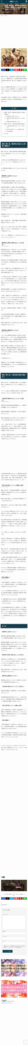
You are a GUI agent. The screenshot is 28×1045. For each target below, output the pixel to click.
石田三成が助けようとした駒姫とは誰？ (16, 129)
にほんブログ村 (10, 1001)
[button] (3, 70)
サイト (4, 941)
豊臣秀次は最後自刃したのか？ (14, 121)
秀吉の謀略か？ (10, 131)
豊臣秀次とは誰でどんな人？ (13, 116)
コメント (5, 914)
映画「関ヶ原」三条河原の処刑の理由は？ (15, 124)
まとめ (6, 133)
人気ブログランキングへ (6, 1002)
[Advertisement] (14, 33)
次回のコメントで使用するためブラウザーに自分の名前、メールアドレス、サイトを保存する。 (14, 947)
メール (5, 936)
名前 (4, 931)
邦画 (3, 877)
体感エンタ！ (14, 1)
